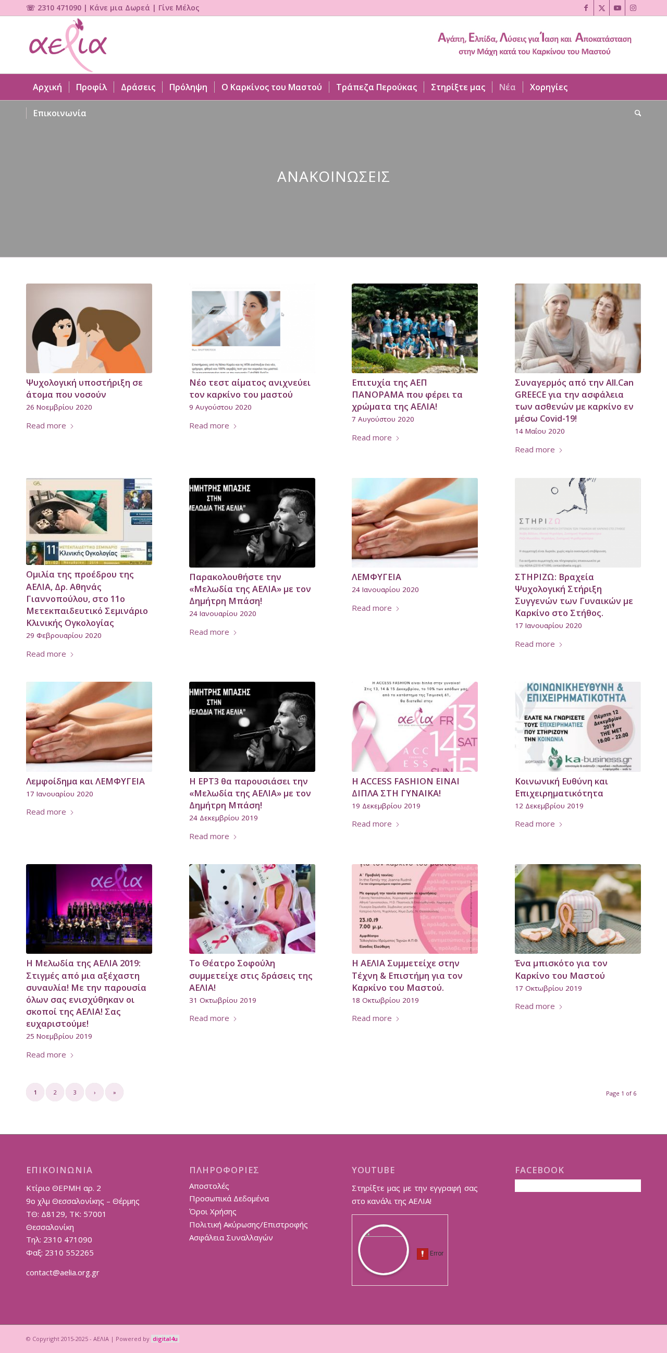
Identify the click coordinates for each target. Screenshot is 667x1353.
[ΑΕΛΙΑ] (67, 44)
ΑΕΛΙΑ (101, 1339)
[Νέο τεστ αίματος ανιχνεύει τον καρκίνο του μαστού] (252, 328)
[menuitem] (47, 87)
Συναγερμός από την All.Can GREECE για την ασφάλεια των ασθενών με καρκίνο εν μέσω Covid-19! (574, 400)
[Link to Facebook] (586, 8)
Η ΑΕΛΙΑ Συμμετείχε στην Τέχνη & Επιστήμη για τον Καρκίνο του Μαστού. (407, 975)
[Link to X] (601, 8)
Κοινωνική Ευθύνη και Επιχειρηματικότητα (561, 787)
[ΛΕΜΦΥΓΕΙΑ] (415, 523)
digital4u (165, 1339)
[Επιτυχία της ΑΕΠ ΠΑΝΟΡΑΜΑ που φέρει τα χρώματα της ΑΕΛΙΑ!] (415, 328)
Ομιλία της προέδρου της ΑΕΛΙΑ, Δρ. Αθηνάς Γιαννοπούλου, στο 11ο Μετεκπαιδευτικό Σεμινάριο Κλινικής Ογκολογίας (87, 598)
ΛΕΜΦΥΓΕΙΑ (376, 577)
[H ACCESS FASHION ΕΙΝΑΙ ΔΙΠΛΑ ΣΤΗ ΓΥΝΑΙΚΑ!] (415, 726)
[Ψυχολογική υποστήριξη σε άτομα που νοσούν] (89, 328)
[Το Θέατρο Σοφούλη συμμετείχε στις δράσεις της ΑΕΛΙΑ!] (252, 909)
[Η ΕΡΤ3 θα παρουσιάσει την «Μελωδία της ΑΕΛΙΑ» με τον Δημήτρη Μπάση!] (252, 726)
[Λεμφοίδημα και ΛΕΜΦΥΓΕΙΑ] (89, 726)
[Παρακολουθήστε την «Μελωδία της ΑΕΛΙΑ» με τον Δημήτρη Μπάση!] (252, 523)
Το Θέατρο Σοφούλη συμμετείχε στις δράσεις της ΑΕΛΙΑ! (251, 975)
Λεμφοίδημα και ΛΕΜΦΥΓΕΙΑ (85, 781)
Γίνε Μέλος (179, 8)
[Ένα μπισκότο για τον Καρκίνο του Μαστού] (578, 909)
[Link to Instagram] (633, 8)
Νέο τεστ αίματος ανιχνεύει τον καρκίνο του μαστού (250, 388)
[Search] (634, 113)
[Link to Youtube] (617, 8)
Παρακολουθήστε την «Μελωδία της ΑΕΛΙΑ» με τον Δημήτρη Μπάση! (250, 589)
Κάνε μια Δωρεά (120, 8)
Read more (46, 425)
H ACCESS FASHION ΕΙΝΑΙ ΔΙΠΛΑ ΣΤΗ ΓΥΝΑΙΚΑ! (406, 787)
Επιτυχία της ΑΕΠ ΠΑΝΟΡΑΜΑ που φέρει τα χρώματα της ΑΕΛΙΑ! (407, 394)
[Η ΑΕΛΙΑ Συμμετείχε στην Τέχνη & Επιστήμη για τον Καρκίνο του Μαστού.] (415, 909)
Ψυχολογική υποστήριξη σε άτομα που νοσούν (84, 388)
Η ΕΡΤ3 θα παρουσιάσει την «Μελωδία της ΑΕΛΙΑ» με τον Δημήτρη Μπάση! (250, 793)
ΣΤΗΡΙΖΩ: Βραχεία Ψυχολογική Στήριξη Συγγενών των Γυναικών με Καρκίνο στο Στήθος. (574, 595)
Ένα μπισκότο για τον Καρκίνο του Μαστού (561, 969)
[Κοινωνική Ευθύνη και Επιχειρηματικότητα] (578, 726)
